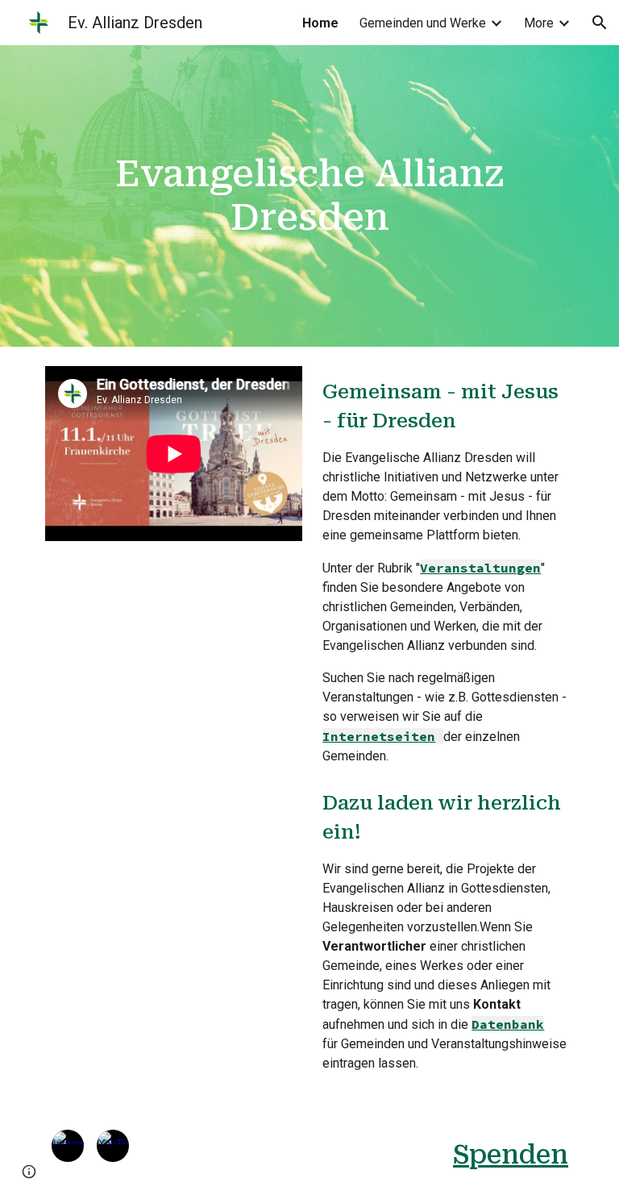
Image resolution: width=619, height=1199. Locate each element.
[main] (309, 196)
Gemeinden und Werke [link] (422, 23)
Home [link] (320, 23)
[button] (599, 22)
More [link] (539, 23)
